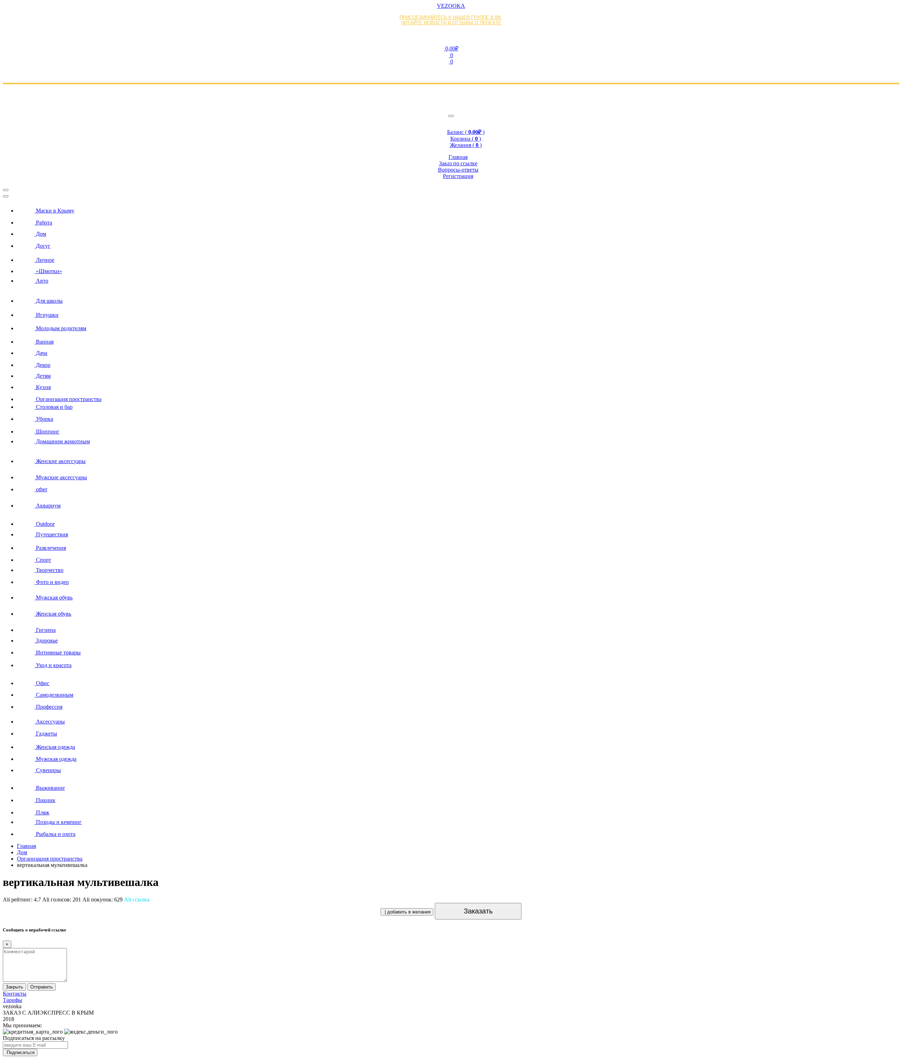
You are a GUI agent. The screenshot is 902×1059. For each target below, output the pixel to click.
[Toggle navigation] (451, 116)
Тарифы (12, 1000)
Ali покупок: (102, 900)
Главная (26, 846)
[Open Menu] (5, 190)
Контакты (14, 994)
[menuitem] (458, 208)
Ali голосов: (61, 900)
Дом (22, 852)
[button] (451, 48)
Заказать (478, 911)
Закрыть (14, 987)
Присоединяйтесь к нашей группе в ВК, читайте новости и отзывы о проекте (451, 20)
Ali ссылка (136, 900)
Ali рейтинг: (22, 900)
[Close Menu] (5, 196)
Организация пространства (49, 859)
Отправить (41, 987)
